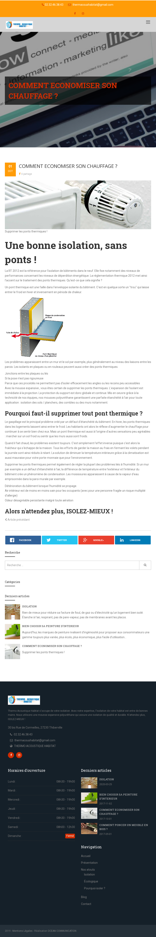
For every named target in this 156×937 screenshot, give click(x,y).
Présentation (89, 862)
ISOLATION (29, 606)
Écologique (91, 881)
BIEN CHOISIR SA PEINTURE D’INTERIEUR (50, 626)
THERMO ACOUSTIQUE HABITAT (35, 746)
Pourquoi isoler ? (94, 888)
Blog (84, 897)
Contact (86, 904)
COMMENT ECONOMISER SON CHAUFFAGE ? (68, 166)
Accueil (85, 856)
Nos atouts (88, 869)
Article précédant (18, 519)
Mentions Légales (22, 930)
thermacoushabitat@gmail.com (92, 4)
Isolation (89, 874)
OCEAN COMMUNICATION (62, 930)
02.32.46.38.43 (53, 4)
